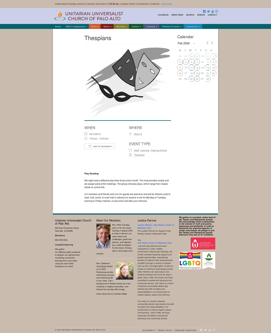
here (125, 294)
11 (191, 67)
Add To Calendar (102, 146)
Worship (120, 26)
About (106, 26)
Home (58, 26)
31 (207, 56)
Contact (212, 15)
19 (197, 73)
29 (197, 56)
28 (191, 56)
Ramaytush (199, 219)
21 (207, 73)
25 (191, 79)
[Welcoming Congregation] (190, 259)
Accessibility (149, 330)
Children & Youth (170, 26)
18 (191, 73)
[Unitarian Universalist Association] (203, 243)
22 (213, 73)
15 (213, 67)
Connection (192, 26)
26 (197, 79)
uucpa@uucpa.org (64, 245)
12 (197, 67)
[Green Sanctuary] (209, 259)
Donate (201, 15)
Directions (177, 15)
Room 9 (138, 134)
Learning (150, 26)
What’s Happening (75, 26)
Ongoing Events (159, 150)
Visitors (95, 26)
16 (180, 73)
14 (207, 67)
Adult (136, 150)
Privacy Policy (165, 330)
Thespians (139, 154)
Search (190, 15)
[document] (135, 119)
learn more (166, 4)
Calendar (163, 15)
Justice (135, 26)
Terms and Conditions (185, 330)
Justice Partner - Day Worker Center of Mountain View (156, 226)
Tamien (186, 219)
